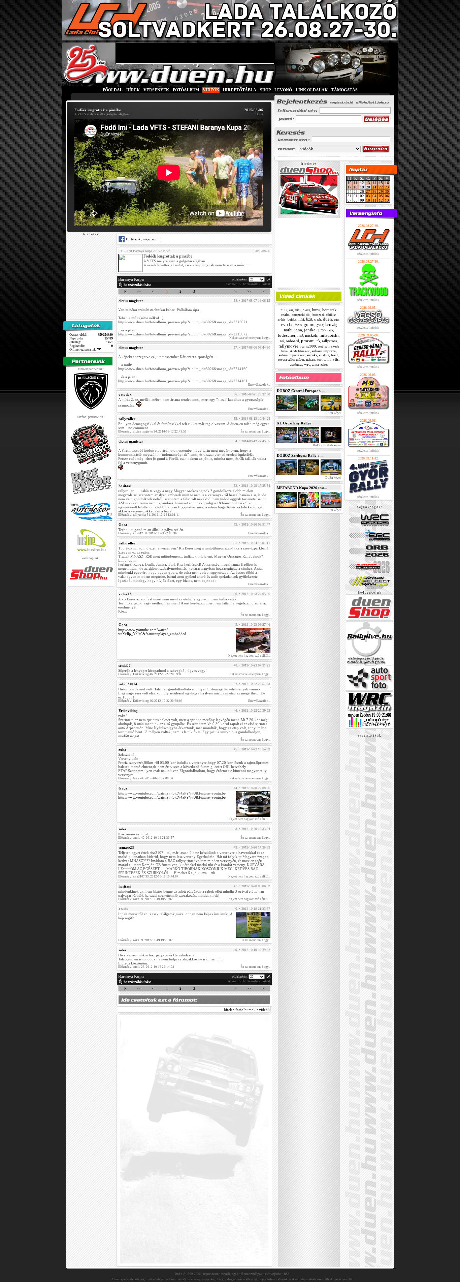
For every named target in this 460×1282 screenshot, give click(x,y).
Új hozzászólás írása (135, 284)
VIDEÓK (211, 90)
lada (330, 330)
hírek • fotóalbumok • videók (247, 1010)
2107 (284, 310)
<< (139, 291)
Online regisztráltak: (83, 349)
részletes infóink (368, 254)
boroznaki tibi (301, 315)
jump (322, 330)
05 (381, 196)
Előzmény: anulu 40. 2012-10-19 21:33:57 (146, 837)
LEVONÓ (283, 90)
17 (350, 187)
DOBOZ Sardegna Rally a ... (300, 455)
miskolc (311, 335)
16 (387, 183)
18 (356, 187)
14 (374, 183)
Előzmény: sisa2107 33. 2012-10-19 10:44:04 (148, 876)
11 (356, 183)
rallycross (329, 341)
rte (302, 346)
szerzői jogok (229, 1274)
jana (298, 329)
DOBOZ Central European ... (301, 391)
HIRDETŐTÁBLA (239, 90)
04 (374, 196)
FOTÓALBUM (186, 90)
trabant (310, 359)
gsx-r (320, 325)
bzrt (309, 319)
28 (374, 191)
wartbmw (296, 364)
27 (368, 191)
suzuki (312, 355)
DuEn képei (333, 413)
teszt (334, 355)
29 (381, 191)
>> (249, 291)
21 (374, 187)
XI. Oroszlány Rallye (294, 423)
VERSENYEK (156, 90)
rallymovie (288, 346)
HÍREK (133, 90)
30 (387, 191)
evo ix (287, 324)
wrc (307, 364)
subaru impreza (324, 351)
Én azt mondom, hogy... (255, 431)
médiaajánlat (273, 1274)
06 (387, 196)
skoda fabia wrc (300, 351)
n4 (282, 341)
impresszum (211, 1274)
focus (298, 325)
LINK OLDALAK (312, 90)
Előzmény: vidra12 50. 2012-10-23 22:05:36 (147, 533)
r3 (318, 341)
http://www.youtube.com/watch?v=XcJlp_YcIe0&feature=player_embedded (152, 632)
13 (368, 183)
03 (368, 196)
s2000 (311, 346)
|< (125, 291)
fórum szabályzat (252, 1274)
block (306, 310)
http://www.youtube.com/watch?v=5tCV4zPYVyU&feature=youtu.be (172, 797)
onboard (292, 341)
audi (298, 310)
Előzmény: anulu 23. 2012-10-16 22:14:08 (146, 966)
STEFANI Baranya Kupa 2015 (139, 251)
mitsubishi (329, 335)
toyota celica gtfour (291, 359)
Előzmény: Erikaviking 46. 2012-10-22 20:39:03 (150, 674)
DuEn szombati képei (326, 445)
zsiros (324, 364)
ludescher (286, 335)
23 (387, 187)
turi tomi (324, 359)
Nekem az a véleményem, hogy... (249, 337)
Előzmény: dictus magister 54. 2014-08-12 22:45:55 (152, 431)
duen (327, 319)
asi (291, 310)
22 (381, 187)
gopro (309, 324)
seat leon (323, 346)
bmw (316, 309)
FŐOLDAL (113, 90)
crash (317, 319)
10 (350, 183)
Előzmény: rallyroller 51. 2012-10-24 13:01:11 (149, 514)
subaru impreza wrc (292, 355)
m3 (300, 335)
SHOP (265, 90)
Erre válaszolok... (259, 384)
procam (308, 340)
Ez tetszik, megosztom (143, 239)
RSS (286, 1274)
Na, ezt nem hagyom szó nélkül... (249, 655)
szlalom (324, 355)
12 (381, 200)
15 (381, 183)
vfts (336, 359)
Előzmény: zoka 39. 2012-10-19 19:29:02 (145, 899)
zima (315, 364)
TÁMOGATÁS (344, 90)
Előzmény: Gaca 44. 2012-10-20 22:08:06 (145, 778)
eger (336, 319)
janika (310, 329)
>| (263, 291)
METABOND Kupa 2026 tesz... (302, 488)
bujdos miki (296, 319)
